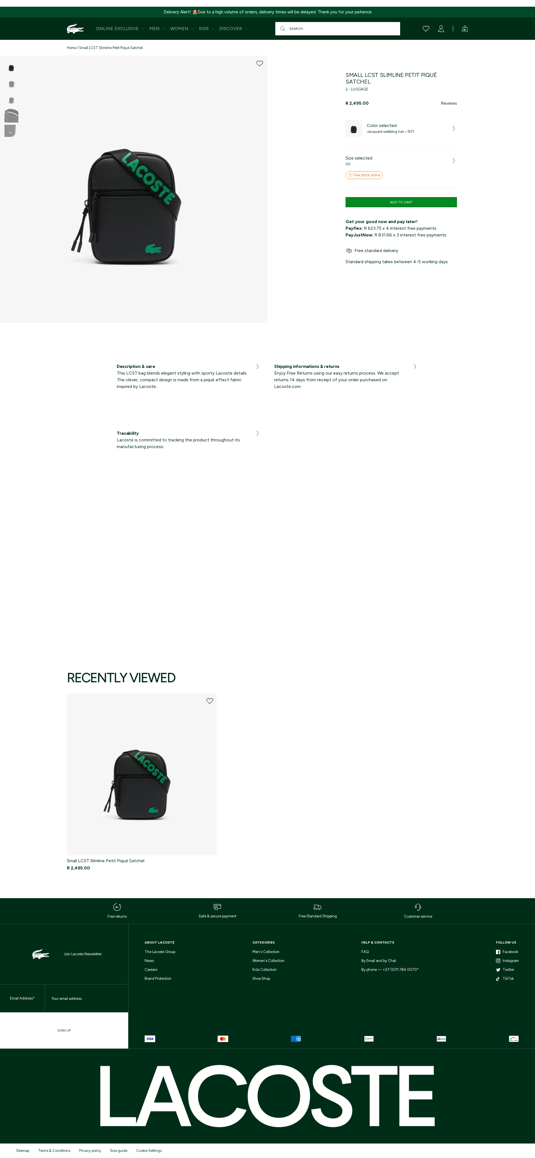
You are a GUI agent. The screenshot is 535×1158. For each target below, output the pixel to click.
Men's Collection (265, 952)
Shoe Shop (261, 978)
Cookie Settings (149, 1151)
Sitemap (22, 1151)
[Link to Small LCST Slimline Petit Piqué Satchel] (142, 774)
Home (71, 48)
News (149, 961)
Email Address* (22, 998)
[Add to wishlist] (259, 63)
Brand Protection (158, 978)
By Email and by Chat (378, 961)
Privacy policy (90, 1151)
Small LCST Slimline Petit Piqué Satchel (111, 48)
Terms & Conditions (54, 1151)
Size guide (118, 1151)
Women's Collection (268, 961)
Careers (151, 970)
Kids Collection (264, 970)
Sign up (64, 1030)
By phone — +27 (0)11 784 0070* (390, 970)
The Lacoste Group (160, 952)
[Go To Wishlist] (426, 28)
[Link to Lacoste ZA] (75, 28)
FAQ (365, 952)
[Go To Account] (441, 28)
